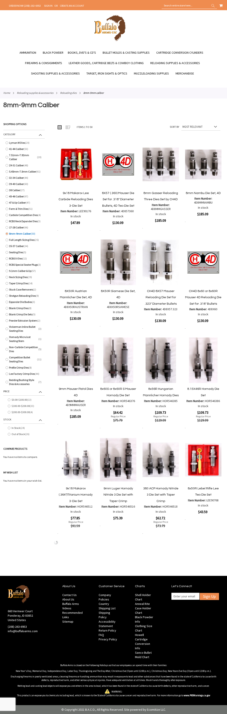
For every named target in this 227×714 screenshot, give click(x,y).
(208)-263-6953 (17, 627)
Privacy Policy (108, 639)
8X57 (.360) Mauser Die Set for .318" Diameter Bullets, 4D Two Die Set (118, 199)
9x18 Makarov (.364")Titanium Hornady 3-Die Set (76, 495)
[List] (67, 127)
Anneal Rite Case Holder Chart (143, 608)
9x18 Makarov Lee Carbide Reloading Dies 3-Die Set (76, 199)
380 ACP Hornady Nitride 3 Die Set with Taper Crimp (160, 495)
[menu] (113, 63)
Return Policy (107, 630)
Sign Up (209, 596)
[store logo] (110, 41)
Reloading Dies (68, 92)
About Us (68, 599)
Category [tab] (9, 134)
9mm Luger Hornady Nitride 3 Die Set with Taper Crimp (118, 495)
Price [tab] (6, 391)
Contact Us (69, 595)
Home (6, 92)
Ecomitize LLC (156, 710)
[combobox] (189, 5)
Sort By (174, 126)
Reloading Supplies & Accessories (35, 92)
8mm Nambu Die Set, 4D (203, 193)
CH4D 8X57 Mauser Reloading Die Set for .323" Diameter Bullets (161, 297)
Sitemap (67, 622)
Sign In (48, 5)
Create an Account (72, 5)
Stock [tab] (7, 419)
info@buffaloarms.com (23, 631)
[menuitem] (30, 52)
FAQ (101, 635)
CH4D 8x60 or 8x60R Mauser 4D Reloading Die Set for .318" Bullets (203, 297)
